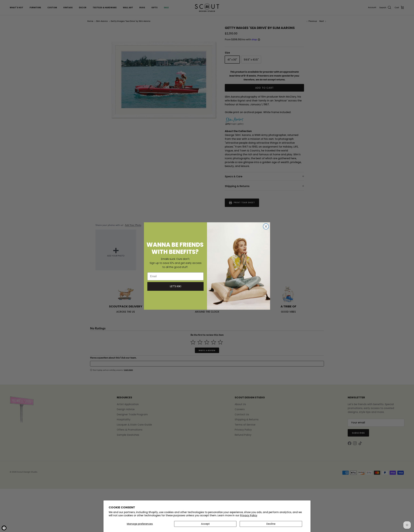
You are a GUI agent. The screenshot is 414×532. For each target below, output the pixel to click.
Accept (205, 524)
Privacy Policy (248, 515)
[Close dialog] (266, 226)
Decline (270, 524)
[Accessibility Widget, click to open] (4, 528)
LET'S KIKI (175, 286)
